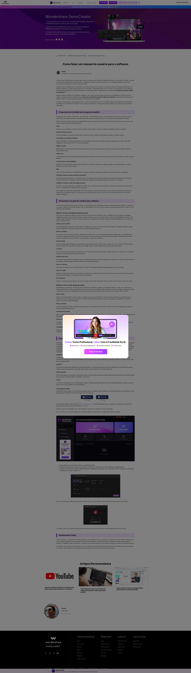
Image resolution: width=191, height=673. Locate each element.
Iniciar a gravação (95, 352)
